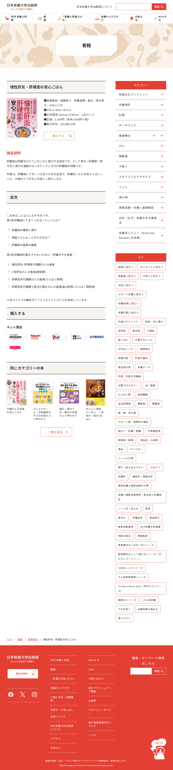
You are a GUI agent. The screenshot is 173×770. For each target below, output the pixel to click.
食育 (147, 508)
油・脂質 (150, 385)
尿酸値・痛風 (125, 440)
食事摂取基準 (125, 526)
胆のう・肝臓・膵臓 (129, 431)
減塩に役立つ (125, 267)
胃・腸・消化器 (127, 412)
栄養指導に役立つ (128, 303)
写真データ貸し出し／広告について (62, 713)
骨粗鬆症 (143, 535)
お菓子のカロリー (128, 385)
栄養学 (122, 476)
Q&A (91, 669)
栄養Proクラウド (110, 18)
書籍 (45, 18)
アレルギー (136, 449)
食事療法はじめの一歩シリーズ (136, 545)
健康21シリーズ (127, 600)
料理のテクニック (128, 321)
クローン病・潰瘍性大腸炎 (133, 421)
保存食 (136, 330)
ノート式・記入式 (128, 508)
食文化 (122, 517)
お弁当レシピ (125, 349)
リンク (92, 735)
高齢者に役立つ (127, 276)
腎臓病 (156, 403)
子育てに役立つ (152, 276)
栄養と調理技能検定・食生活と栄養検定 (140, 497)
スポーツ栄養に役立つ (131, 294)
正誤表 (92, 700)
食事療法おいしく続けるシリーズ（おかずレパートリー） (139, 556)
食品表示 (155, 517)
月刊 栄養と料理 (19, 18)
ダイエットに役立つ (151, 267)
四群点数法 (124, 535)
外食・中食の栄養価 (129, 376)
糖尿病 (141, 403)
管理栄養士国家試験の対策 (133, 485)
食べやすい (124, 618)
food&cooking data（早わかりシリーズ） (140, 588)
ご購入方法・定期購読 (62, 699)
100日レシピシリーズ (130, 568)
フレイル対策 (125, 458)
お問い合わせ (96, 678)
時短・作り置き (154, 321)
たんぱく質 (124, 394)
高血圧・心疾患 (149, 440)
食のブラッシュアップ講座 (100, 689)
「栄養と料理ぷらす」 (72, 18)
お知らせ (139, 18)
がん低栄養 (149, 600)
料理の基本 (141, 358)
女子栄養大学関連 (150, 526)
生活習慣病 (124, 403)
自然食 (122, 330)
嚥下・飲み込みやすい (131, 467)
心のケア (155, 467)
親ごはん (123, 339)
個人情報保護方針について (100, 724)
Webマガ (162, 18)
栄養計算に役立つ (128, 312)
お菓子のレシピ (144, 339)
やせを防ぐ (124, 609)
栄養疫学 (137, 517)
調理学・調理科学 (142, 476)
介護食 (151, 330)
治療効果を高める (148, 609)
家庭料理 (123, 358)
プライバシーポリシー (100, 711)
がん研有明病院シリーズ (132, 577)
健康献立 (145, 349)
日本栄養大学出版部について (94, 6)
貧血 (120, 449)
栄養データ (144, 367)
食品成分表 (124, 367)
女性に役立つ (125, 285)
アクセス (55, 738)
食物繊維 (143, 394)
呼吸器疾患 (154, 431)
